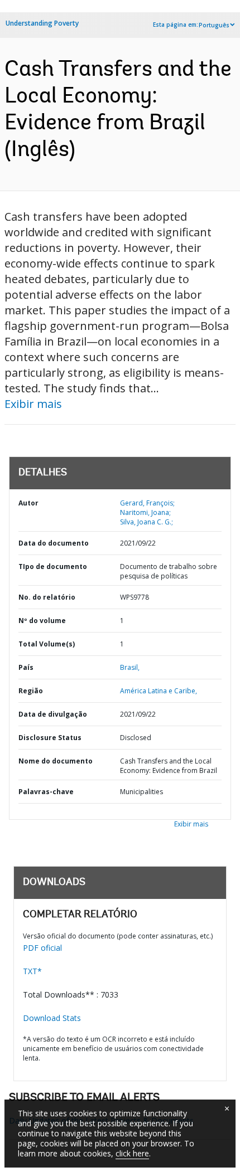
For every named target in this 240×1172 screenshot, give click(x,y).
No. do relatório (46, 597)
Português (214, 25)
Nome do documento (55, 761)
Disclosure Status (49, 737)
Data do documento (53, 543)
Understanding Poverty (42, 23)
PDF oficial (42, 947)
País (25, 667)
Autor (28, 503)
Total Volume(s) (46, 644)
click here (132, 1153)
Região (30, 691)
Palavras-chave (46, 791)
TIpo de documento (52, 566)
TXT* (32, 971)
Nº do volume (42, 620)
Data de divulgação (52, 714)
